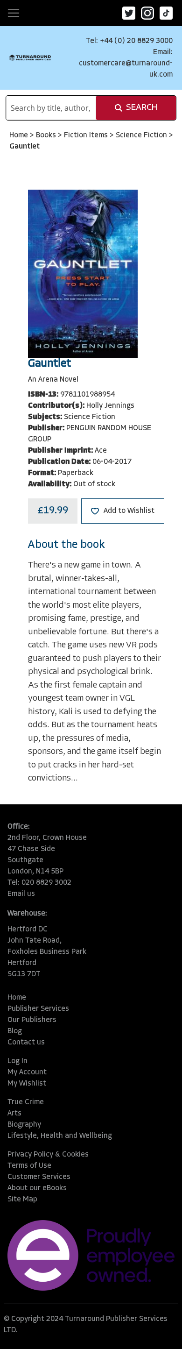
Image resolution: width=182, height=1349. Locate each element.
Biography (24, 1125)
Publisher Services (38, 1009)
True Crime (25, 1102)
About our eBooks (37, 1188)
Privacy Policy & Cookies (48, 1154)
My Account (27, 1072)
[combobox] (51, 108)
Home (19, 135)
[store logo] (30, 58)
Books (47, 135)
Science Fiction (142, 135)
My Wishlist (26, 1083)
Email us (21, 894)
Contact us (26, 1042)
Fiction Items (87, 135)
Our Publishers (31, 1020)
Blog (14, 1031)
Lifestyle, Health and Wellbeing (59, 1136)
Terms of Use (29, 1166)
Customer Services (38, 1177)
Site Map (22, 1199)
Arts (14, 1113)
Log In (17, 1061)
